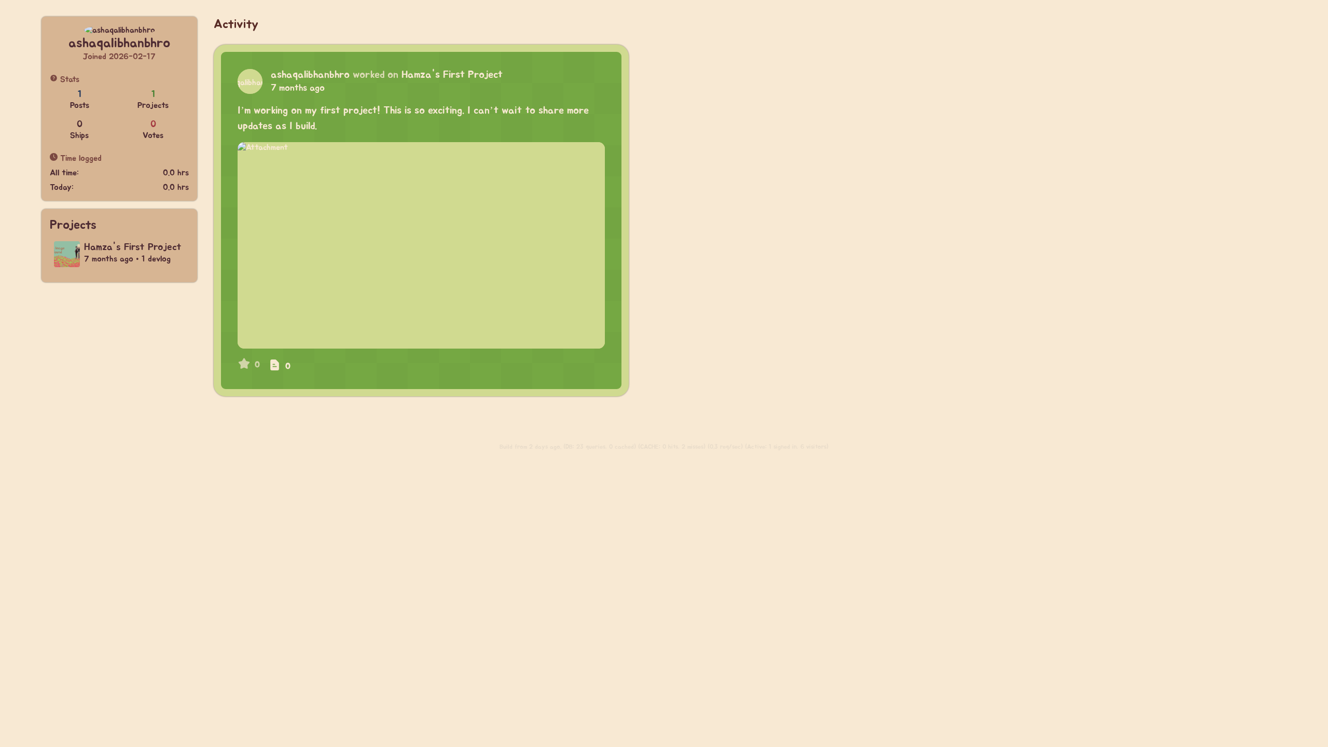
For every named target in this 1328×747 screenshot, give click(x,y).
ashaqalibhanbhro (310, 75)
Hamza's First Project (452, 75)
